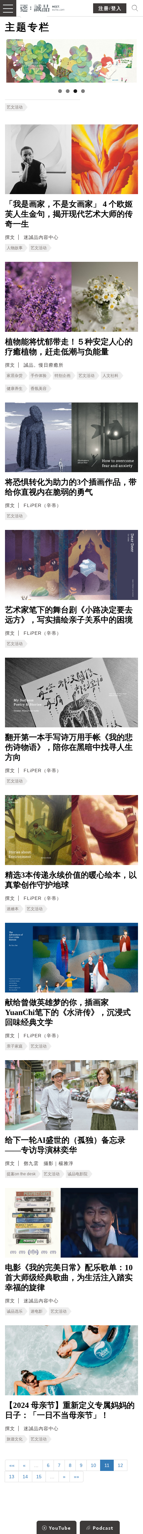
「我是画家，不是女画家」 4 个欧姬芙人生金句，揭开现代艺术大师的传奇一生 (69, 214)
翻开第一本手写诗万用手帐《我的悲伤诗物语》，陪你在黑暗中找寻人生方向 (69, 747)
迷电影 (37, 1311)
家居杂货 (15, 375)
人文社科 (110, 375)
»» (76, 1476)
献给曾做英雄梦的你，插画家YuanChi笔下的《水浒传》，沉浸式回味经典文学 (68, 1012)
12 (120, 1465)
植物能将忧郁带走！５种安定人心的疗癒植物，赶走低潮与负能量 (69, 346)
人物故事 (15, 248)
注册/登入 (110, 8)
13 (11, 1476)
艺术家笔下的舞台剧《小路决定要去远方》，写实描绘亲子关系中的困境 (69, 615)
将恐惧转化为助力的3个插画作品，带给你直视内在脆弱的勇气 (71, 487)
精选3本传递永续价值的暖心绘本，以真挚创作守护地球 (71, 880)
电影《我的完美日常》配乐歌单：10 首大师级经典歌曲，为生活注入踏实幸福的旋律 (69, 1277)
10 (93, 1465)
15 (39, 1476)
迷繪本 (13, 909)
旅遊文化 (15, 1439)
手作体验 (39, 375)
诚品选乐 (15, 1311)
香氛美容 (39, 388)
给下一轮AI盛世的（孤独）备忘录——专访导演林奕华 (65, 1145)
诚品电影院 (77, 1174)
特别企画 (63, 375)
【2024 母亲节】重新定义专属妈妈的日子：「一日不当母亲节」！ (70, 1410)
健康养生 (15, 388)
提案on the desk (21, 1174)
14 (25, 1476)
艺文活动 (15, 107)
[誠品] (43, 7)
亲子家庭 (15, 1046)
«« (12, 1465)
